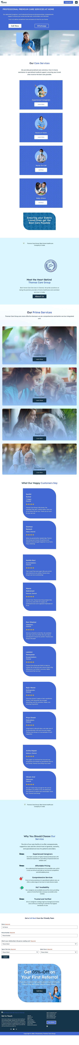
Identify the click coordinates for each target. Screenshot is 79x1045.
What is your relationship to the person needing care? (19, 941)
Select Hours (46, 949)
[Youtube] (13, 1029)
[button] (76, 2)
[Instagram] (11, 1029)
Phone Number (8, 932)
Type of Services (9, 949)
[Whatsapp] (16, 1029)
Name (6, 924)
